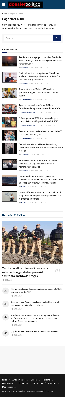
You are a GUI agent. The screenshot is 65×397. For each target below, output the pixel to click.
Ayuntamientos (19, 380)
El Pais (23, 186)
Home (4, 14)
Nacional (46, 380)
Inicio (4, 380)
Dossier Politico (28, 112)
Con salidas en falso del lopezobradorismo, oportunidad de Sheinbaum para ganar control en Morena (41, 147)
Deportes (52, 383)
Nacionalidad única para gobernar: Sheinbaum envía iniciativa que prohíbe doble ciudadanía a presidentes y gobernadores (39, 76)
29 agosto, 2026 (40, 99)
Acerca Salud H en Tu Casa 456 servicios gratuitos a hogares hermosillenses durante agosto (38, 92)
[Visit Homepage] (25, 5)
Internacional (7, 383)
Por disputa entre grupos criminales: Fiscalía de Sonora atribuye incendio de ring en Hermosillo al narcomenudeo (40, 60)
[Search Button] (57, 38)
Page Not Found (16, 14)
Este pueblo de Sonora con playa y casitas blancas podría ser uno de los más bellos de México (36, 303)
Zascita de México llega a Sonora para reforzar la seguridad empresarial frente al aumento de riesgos (25, 272)
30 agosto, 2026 (37, 67)
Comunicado (26, 99)
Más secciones (9, 387)
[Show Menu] (3, 4)
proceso (25, 154)
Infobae (24, 67)
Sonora (34, 380)
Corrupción (38, 383)
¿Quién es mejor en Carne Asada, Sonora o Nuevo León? (35, 331)
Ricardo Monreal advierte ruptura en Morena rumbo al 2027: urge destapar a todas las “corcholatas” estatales (38, 163)
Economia (23, 383)
